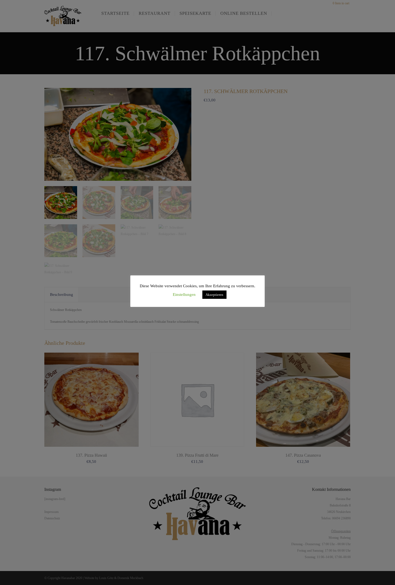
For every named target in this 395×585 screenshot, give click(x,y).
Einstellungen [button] (184, 294)
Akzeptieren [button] (214, 295)
